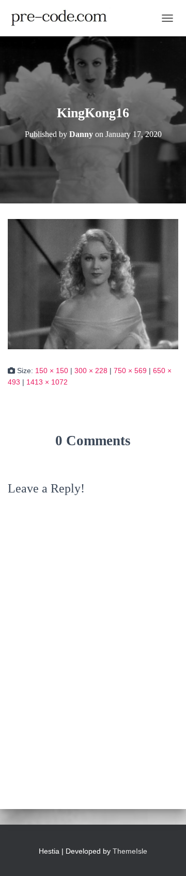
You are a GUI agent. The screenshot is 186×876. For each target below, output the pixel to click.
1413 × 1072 (47, 382)
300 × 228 (90, 370)
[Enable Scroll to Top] (165, 855)
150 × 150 (51, 370)
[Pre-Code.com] (63, 18)
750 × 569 (130, 370)
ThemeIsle (130, 851)
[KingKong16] (93, 283)
